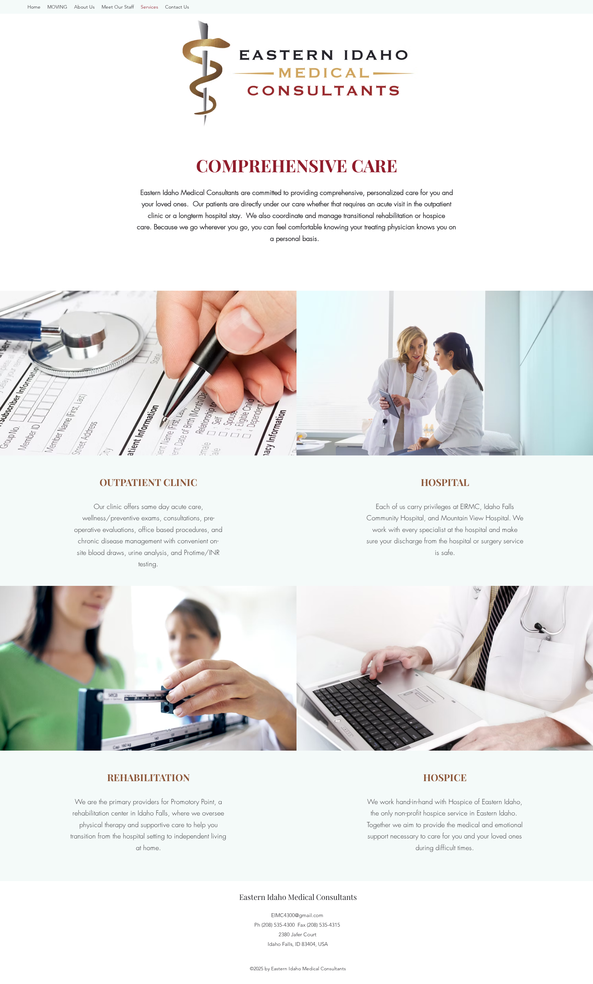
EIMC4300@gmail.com (297, 915)
